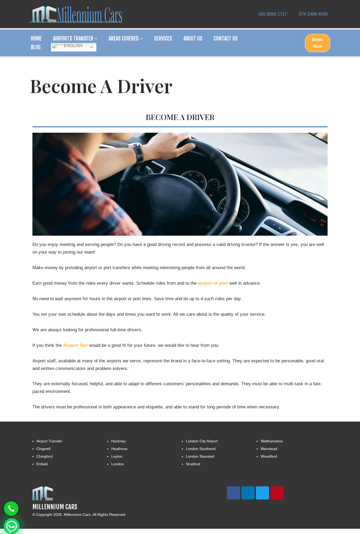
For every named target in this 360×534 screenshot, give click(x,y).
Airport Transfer (49, 441)
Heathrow (119, 449)
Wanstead (269, 449)
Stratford (193, 464)
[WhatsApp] (12, 526)
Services (163, 38)
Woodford (269, 456)
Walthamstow (272, 441)
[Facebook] (233, 493)
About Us (192, 38)
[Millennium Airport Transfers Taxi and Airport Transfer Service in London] (77, 14)
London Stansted (200, 456)
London (117, 464)
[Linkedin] (248, 493)
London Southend (201, 449)
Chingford (44, 456)
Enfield (42, 464)
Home (36, 38)
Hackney (118, 441)
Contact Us (226, 38)
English (72, 45)
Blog (36, 47)
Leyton (117, 456)
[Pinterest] (277, 493)
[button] (96, 38)
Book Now (317, 43)
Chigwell (43, 449)
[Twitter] (262, 493)
